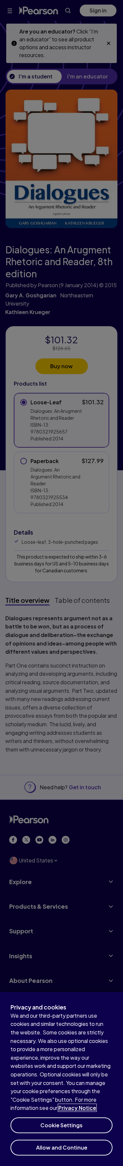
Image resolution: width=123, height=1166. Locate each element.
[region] (61, 1079)
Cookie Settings (61, 1125)
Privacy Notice (77, 1107)
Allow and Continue (61, 1147)
